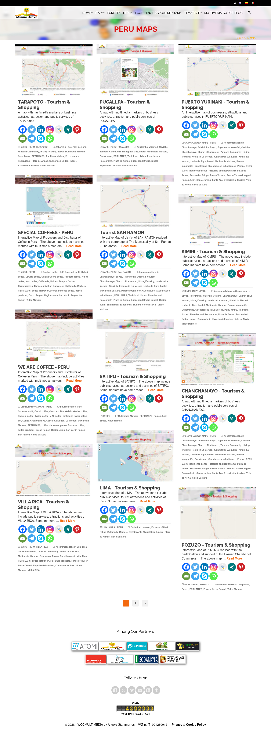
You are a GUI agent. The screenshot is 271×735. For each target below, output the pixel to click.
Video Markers (47, 165)
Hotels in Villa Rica (69, 551)
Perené (241, 165)
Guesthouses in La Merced (222, 165)
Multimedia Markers (75, 151)
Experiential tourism (28, 165)
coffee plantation (40, 290)
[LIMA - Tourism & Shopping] (135, 456)
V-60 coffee (31, 281)
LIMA (105, 527)
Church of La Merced (208, 152)
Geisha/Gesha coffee (52, 276)
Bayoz (213, 147)
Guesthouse (24, 156)
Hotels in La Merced (202, 156)
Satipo (103, 420)
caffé (77, 272)
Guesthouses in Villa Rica (73, 556)
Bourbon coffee (50, 272)
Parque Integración (131, 290)
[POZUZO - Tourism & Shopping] (217, 513)
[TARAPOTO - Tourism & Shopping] (54, 70)
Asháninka (60, 146)
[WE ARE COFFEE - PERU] (54, 335)
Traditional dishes (55, 156)
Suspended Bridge (58, 160)
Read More (74, 246)
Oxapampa (45, 556)
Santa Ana (217, 179)
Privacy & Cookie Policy (189, 724)
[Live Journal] (59, 129)
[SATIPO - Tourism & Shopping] (135, 344)
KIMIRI (187, 291)
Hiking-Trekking (48, 151)
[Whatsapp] (50, 138)
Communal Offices (65, 565)
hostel (61, 151)
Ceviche (82, 146)
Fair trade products (60, 560)
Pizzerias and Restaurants (222, 170)
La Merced (58, 286)
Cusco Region (36, 295)
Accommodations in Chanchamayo (232, 291)
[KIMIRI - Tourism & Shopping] (217, 220)
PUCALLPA (123, 146)
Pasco (55, 556)
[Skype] (41, 138)
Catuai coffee (41, 411)
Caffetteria (44, 281)
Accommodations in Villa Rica (71, 546)
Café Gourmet (66, 272)
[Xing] (68, 129)
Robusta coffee (72, 276)
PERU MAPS (38, 156)
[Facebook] (22, 129)
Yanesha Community (28, 151)
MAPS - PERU (28, 146)
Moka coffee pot (58, 281)
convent (146, 527)
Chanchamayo (189, 152)
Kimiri (242, 156)
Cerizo (71, 281)
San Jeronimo (203, 179)
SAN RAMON (124, 272)
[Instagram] (50, 129)
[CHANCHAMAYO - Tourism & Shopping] (217, 359)
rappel (73, 160)
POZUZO (204, 584)
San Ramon (113, 304)
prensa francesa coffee (62, 290)
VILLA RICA (42, 546)
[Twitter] (32, 129)
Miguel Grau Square (153, 532)
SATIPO (106, 415)
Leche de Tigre (198, 161)
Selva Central (25, 565)
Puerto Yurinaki (235, 175)
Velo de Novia (149, 304)
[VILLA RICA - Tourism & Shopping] (54, 470)
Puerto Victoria (217, 175)
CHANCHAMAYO (192, 142)
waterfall (72, 146)
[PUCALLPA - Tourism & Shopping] (135, 70)
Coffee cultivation (43, 286)
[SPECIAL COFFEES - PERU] (54, 201)
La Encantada (123, 286)
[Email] (22, 138)
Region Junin (188, 179)
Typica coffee (41, 415)
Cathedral (136, 527)
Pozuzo (207, 589)
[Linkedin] (41, 129)
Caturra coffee (33, 276)
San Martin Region (68, 295)
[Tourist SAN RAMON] (135, 201)
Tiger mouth (224, 147)
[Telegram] (32, 138)
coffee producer (26, 429)
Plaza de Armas (40, 160)
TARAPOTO (42, 146)
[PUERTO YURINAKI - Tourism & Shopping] (217, 70)
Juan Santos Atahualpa (226, 156)
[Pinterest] (77, 129)
